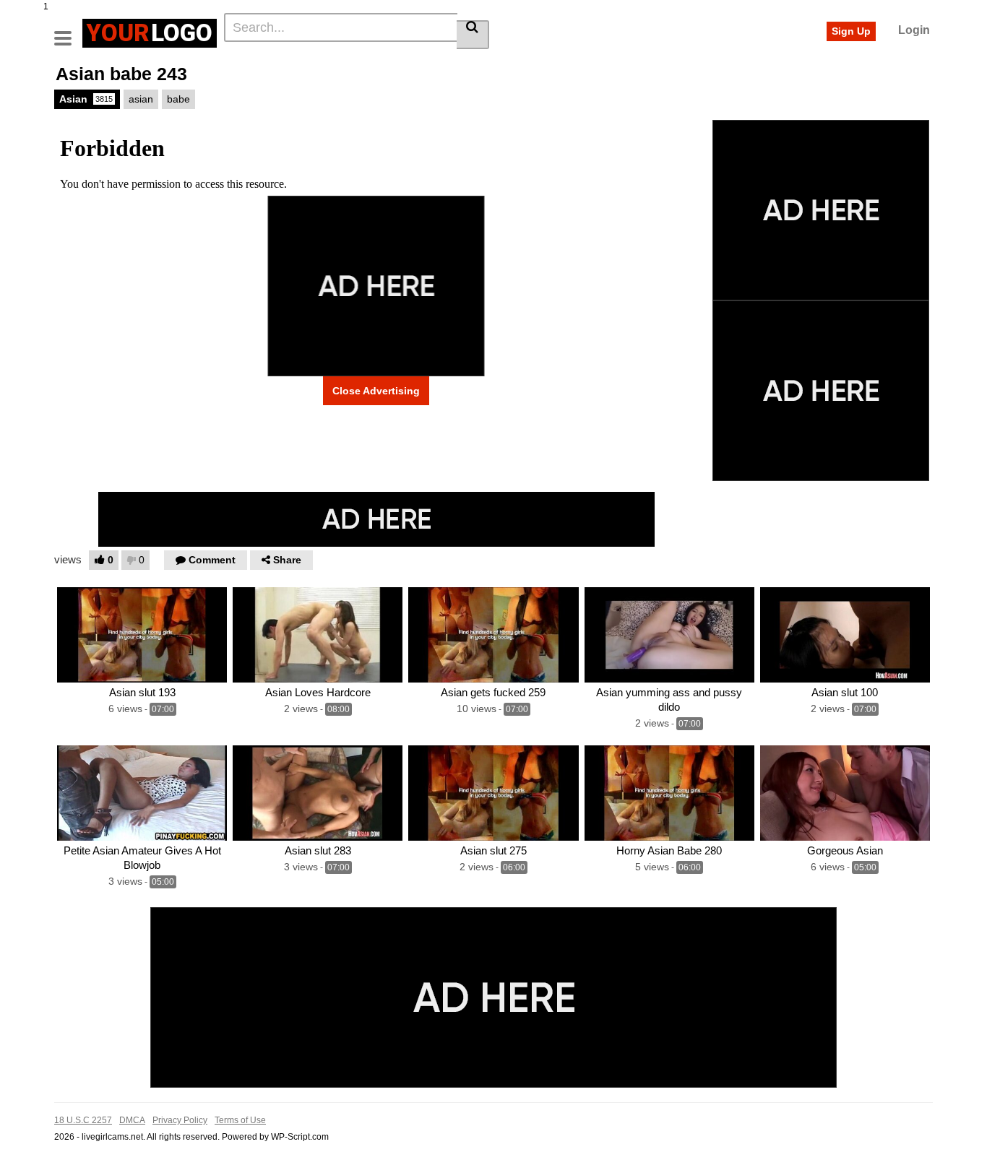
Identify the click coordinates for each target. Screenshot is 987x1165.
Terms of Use (240, 1120)
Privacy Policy (179, 1120)
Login (914, 30)
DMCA (132, 1120)
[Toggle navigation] (68, 31)
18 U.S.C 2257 (83, 1120)
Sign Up (851, 31)
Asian (86, 99)
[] (473, 34)
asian (141, 99)
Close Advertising (376, 391)
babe (178, 99)
